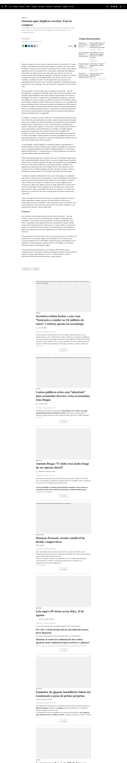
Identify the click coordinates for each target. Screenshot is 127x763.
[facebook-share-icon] (29, 46)
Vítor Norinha (40, 545)
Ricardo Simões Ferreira (46, 619)
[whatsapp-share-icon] (23, 46)
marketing (35, 269)
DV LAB (71, 6)
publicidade (26, 269)
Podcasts (22, 6)
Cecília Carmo (43, 403)
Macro (28, 6)
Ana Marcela (25, 39)
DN (10, 6)
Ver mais (63, 350)
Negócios (34, 6)
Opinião (65, 6)
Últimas (15, 6)
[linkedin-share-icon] (32, 46)
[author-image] (37, 328)
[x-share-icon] (26, 46)
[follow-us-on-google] (75, 46)
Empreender (57, 6)
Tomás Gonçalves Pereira (44, 699)
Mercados (41, 6)
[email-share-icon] (35, 46)
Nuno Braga (42, 328)
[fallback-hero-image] (84, 45)
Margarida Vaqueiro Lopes (47, 471)
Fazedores (49, 6)
